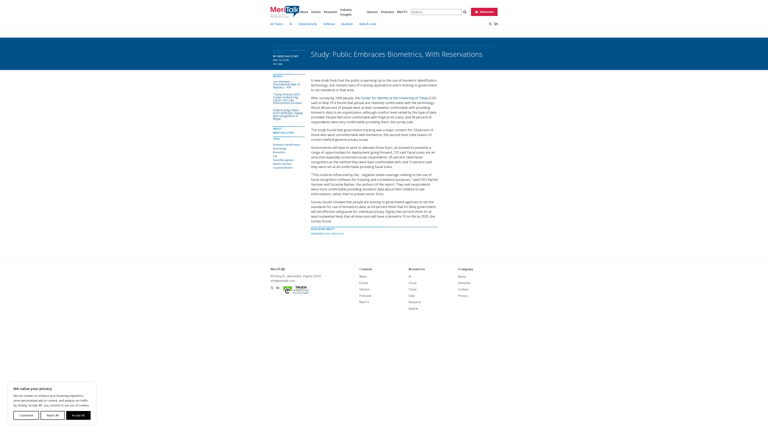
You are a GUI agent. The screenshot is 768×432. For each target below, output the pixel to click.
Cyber (413, 289)
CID (275, 156)
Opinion (372, 12)
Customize (26, 415)
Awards (413, 308)
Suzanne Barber (283, 167)
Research (330, 12)
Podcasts (387, 12)
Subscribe (487, 11)
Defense (329, 24)
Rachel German (282, 164)
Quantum (347, 24)
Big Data (338, 233)
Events (316, 12)
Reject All (53, 415)
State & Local (367, 24)
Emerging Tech (321, 233)
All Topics (276, 24)
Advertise (464, 283)
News (304, 12)
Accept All (78, 415)
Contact (463, 289)
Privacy (463, 295)
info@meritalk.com (282, 280)
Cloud (412, 283)
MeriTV (402, 12)
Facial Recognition (283, 160)
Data (412, 295)
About (462, 276)
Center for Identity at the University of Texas (394, 98)
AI (291, 24)
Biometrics (279, 152)
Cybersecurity (307, 24)
